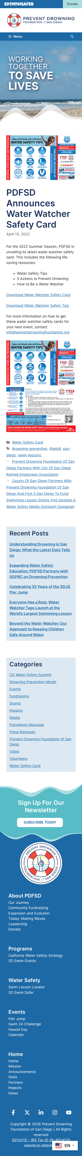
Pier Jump (16, 1019)
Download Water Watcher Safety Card (38, 295)
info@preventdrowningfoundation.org (37, 332)
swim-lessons (29, 455)
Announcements (22, 1072)
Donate (72, 4)
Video (14, 751)
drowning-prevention (29, 449)
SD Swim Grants (22, 961)
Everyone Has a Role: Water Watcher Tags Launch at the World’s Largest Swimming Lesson (40, 608)
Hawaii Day (18, 1029)
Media (14, 718)
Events (15, 689)
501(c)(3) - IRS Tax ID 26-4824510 (41, 1140)
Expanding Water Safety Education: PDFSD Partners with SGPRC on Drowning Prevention (38, 571)
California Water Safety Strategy (35, 955)
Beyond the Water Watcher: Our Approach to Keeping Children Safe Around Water (38, 629)
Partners (15, 1082)
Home (13, 1061)
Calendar (16, 1035)
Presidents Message (26, 725)
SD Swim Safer (21, 992)
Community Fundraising (28, 908)
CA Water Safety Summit (30, 675)
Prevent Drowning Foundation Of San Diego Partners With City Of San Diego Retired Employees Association (40, 467)
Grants (15, 703)
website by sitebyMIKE (41, 1145)
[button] (72, 36)
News (13, 1093)
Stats (12, 1077)
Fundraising (19, 696)
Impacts (16, 710)
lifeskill (55, 449)
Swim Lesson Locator (26, 987)
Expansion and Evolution (29, 913)
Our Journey (18, 902)
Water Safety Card (27, 442)
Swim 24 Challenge (24, 1024)
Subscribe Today (40, 822)
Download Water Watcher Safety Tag (38, 305)
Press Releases (22, 732)
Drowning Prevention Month (32, 682)
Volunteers (18, 759)
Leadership (17, 924)
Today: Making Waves (26, 918)
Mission (14, 1066)
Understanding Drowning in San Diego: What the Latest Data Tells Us (39, 550)
